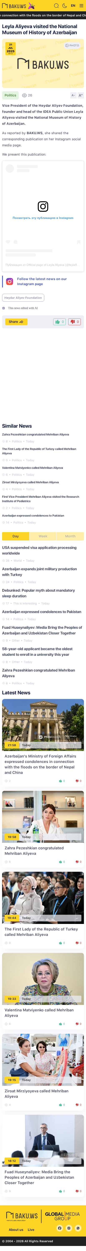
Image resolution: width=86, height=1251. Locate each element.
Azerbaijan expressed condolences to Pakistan (33, 515)
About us (16, 1230)
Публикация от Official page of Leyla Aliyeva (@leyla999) (43, 264)
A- (73, 95)
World (18, 560)
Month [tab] (70, 536)
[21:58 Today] (43, 725)
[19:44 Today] (43, 898)
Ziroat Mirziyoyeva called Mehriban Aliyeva (30, 482)
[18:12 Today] (43, 1140)
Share (13, 322)
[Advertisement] (43, 376)
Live (31, 1230)
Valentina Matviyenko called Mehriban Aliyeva (32, 467)
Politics (10, 95)
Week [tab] (43, 536)
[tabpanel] (43, 615)
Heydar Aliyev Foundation (23, 297)
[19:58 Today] (43, 816)
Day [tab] (16, 536)
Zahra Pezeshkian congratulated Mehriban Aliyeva (35, 434)
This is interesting (25, 603)
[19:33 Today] (43, 979)
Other (16, 640)
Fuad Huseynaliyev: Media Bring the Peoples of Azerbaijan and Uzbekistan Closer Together (39, 1177)
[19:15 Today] (43, 1059)
